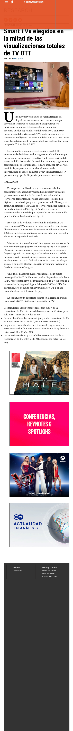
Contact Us (17, 571)
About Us (16, 568)
